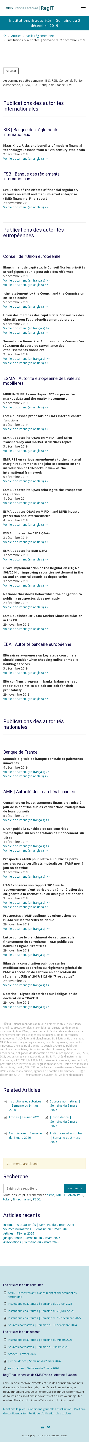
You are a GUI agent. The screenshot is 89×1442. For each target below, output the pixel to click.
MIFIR (39, 1060)
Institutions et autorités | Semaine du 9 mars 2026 (25, 1105)
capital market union (19, 1071)
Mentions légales (14, 1409)
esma (50, 1195)
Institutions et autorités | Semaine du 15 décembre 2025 (44, 1318)
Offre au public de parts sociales (33, 1045)
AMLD (19, 1038)
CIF (33, 1067)
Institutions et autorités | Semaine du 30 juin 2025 (40, 1304)
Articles (16, 36)
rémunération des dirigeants (46, 1049)
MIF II (24, 1060)
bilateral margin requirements (25, 1042)
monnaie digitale (10, 1031)
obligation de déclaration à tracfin (37, 1053)
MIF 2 (16, 1060)
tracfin (19, 1067)
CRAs (25, 1031)
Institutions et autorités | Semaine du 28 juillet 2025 (41, 1311)
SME (54, 1038)
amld (27, 1199)
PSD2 (37, 1199)
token (7, 1199)
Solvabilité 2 (75, 1195)
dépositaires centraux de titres (25, 1056)
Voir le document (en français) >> (26, 280)
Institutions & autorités (43, 1074)
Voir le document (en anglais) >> (25, 158)
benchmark (67, 1071)
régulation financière (49, 1064)
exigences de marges (41, 1034)
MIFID (31, 1060)
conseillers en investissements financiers (61, 1067)
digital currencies (67, 1034)
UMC (3, 1071)
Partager (11, 71)
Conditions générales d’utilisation (50, 1409)
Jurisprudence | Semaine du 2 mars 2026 (63, 1121)
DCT (2, 1056)
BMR (77, 1053)
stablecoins (7, 1038)
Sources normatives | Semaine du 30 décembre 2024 (42, 1325)
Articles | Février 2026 (24, 1117)
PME (9, 1024)
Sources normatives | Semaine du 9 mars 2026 (65, 1105)
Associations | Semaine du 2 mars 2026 (25, 1135)
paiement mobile (55, 1024)
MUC (3, 1042)
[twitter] (48, 1427)
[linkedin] (42, 1427)
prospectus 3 (78, 1060)
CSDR (84, 1053)
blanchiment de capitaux (28, 1024)
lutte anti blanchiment (37, 1038)
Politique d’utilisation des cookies (50, 1413)
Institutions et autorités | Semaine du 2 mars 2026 (66, 1137)
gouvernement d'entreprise (47, 1031)
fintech (17, 1199)
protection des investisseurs (18, 1064)
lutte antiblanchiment (71, 1038)
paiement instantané (56, 1060)
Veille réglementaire (40, 36)
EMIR (49, 1056)
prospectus (66, 1053)
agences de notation (46, 1071)
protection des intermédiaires (32, 1027)
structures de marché (65, 1027)
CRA (27, 1067)
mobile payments (56, 1042)
